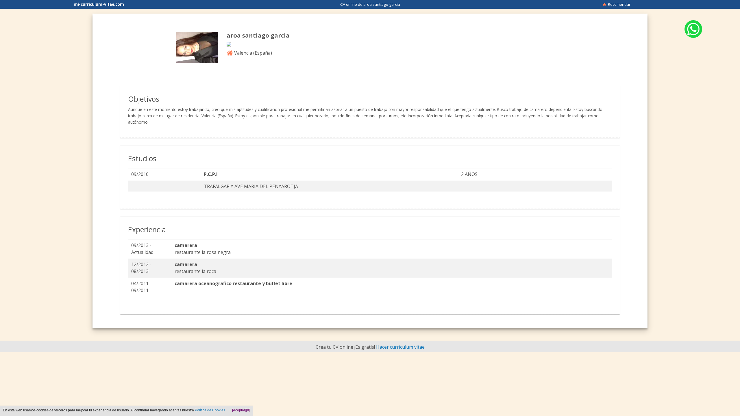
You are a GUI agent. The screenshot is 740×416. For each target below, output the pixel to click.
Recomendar (618, 4)
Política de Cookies (210, 410)
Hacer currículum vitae (400, 347)
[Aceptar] (239, 410)
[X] (248, 410)
